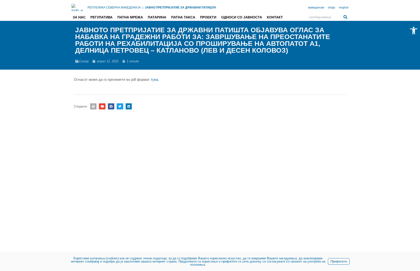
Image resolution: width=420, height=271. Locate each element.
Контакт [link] (275, 17)
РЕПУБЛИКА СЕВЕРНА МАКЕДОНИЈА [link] (114, 7)
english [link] (344, 7)
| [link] (142, 7)
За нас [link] (79, 17)
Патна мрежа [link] (130, 17)
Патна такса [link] (183, 17)
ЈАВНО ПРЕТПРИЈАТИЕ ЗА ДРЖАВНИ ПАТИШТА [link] (180, 7)
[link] (413, 30)
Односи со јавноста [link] (241, 17)
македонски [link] (316, 7)
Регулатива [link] (101, 17)
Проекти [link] (208, 17)
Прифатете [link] (339, 261)
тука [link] (154, 79)
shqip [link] (331, 7)
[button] (93, 106)
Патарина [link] (157, 17)
